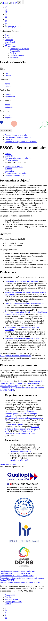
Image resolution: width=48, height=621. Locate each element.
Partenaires (14, 57)
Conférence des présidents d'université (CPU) (17, 571)
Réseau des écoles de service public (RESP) (17, 576)
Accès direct (11, 46)
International (10, 42)
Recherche (6, 31)
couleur (8, 94)
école (7, 35)
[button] (6, 8)
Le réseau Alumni (17, 55)
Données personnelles (13, 602)
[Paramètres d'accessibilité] (19, 2)
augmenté (8, 117)
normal (7, 84)
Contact (8, 604)
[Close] (1, 67)
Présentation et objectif (14, 167)
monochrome (10, 96)
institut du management (15, 424)
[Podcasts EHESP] (6, 24)
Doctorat (8, 139)
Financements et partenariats (16, 173)
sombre (8, 75)
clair (6, 73)
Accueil (8, 154)
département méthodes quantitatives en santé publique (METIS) (21, 413)
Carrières (13, 53)
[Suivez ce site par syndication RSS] (6, 14)
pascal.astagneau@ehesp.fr (20, 451)
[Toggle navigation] (23, 2)
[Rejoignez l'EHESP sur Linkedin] (6, 17)
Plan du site (9, 597)
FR (6, 10)
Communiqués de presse (19, 49)
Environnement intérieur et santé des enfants (22, 338)
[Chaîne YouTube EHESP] (6, 22)
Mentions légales (11, 599)
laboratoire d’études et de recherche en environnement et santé (22, 429)
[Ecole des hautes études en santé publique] (8, 3)
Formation (9, 37)
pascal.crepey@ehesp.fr (19, 460)
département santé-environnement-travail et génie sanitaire (20, 432)
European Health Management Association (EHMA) (20, 582)
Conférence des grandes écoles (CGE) (15, 573)
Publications (9, 171)
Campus (8, 44)
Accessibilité (15, 51)
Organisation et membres (14, 175)
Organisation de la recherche (16, 135)
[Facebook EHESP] (6, 19)
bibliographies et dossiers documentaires (15, 356)
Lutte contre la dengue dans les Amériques (21, 281)
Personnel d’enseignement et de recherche (21, 142)
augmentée (9, 107)
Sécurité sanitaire (11, 160)
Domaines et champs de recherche (18, 137)
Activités (8, 169)
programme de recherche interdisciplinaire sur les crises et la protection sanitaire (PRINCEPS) (21, 383)
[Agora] (13, 26)
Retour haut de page (8, 464)
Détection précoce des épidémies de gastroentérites (24, 303)
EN (6, 12)
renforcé (8, 86)
